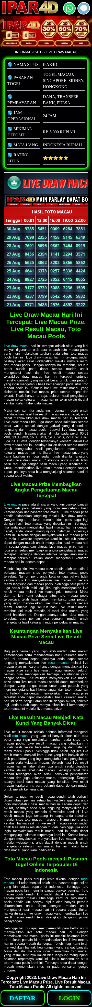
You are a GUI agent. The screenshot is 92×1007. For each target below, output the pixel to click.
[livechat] (83, 12)
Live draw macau (16, 346)
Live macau (12, 504)
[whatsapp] (69, 12)
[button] (83, 8)
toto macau (20, 736)
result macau (58, 663)
